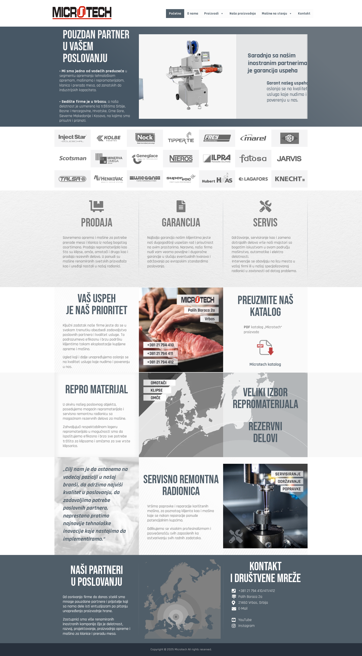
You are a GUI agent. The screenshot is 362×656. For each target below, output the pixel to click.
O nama (192, 13)
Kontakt (304, 13)
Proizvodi (211, 13)
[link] (223, 76)
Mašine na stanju (274, 13)
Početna (175, 13)
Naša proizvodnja (243, 13)
